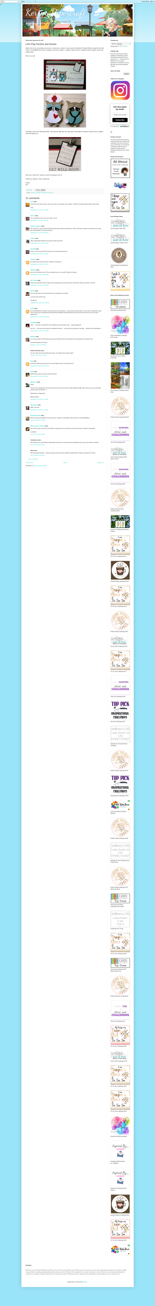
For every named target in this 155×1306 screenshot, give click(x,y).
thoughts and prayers (47, 192)
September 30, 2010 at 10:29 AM (39, 317)
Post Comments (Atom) (40, 465)
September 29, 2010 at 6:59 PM (39, 274)
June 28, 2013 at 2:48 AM (37, 434)
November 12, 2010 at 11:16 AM (39, 366)
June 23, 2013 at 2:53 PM (37, 420)
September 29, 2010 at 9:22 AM (39, 243)
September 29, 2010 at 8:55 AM (39, 233)
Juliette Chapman (35, 226)
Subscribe (120, 120)
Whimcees (33, 382)
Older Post (101, 462)
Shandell (33, 249)
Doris (32, 371)
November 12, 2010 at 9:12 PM (39, 376)
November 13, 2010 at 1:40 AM (39, 399)
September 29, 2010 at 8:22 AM (39, 220)
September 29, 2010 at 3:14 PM (39, 253)
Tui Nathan (33, 322)
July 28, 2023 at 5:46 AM (37, 445)
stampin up (39, 192)
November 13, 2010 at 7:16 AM (39, 410)
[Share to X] (40, 190)
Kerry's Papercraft (56, 12)
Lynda (32, 308)
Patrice (32, 215)
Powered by (115, 126)
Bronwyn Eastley (35, 415)
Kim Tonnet (33, 280)
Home (65, 462)
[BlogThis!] (38, 190)
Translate (124, 46)
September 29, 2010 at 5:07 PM (39, 264)
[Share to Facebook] (42, 190)
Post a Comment (33, 459)
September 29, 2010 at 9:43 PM (39, 285)
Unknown (33, 259)
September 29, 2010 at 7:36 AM (39, 210)
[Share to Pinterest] (44, 190)
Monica (32, 291)
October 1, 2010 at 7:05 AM (38, 345)
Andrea (32, 238)
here (118, 59)
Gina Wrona (33, 405)
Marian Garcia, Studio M (37, 426)
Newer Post (29, 462)
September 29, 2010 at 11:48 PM (39, 303)
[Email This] (36, 190)
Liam (31, 201)
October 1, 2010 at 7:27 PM (38, 355)
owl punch (33, 192)
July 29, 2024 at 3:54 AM (37, 455)
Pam (31, 361)
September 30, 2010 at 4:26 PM (39, 331)
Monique (32, 336)
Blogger (85, 1282)
